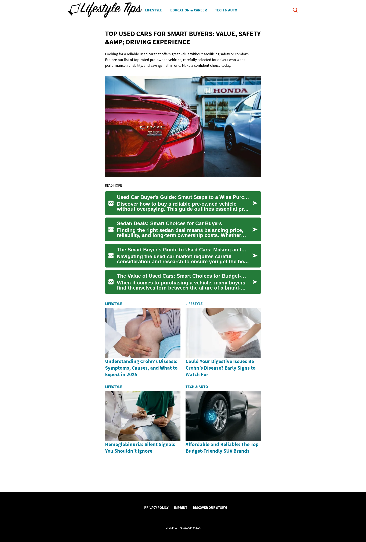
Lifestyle (153, 10)
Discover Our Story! (210, 507)
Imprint (180, 507)
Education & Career (188, 10)
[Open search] (295, 10)
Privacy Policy (156, 507)
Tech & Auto (226, 10)
